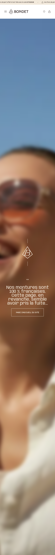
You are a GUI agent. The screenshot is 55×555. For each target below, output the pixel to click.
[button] (5, 11)
